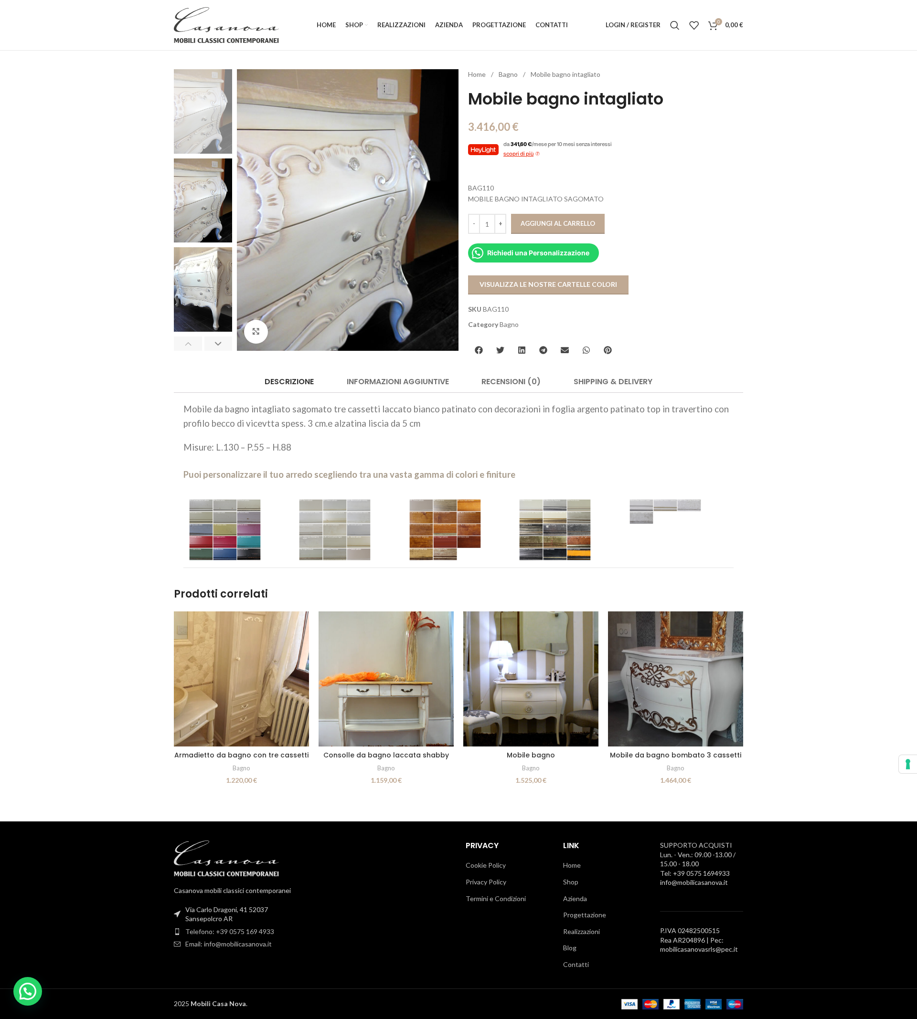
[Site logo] (226, 24)
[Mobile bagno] (530, 678)
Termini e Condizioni (496, 898)
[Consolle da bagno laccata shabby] (386, 678)
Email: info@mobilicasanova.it (228, 944)
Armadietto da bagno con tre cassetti (241, 755)
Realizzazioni (581, 931)
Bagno (509, 74)
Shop (570, 882)
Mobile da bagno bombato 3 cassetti (675, 755)
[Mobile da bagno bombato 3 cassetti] (675, 678)
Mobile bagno (531, 755)
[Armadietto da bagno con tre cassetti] (241, 678)
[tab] (289, 381)
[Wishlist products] (694, 25)
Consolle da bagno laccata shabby (386, 755)
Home (477, 74)
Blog (569, 948)
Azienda (575, 898)
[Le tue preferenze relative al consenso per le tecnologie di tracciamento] (908, 764)
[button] (188, 343)
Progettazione (584, 915)
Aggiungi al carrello (558, 223)
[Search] (674, 25)
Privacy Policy (486, 882)
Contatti (576, 964)
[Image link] (226, 857)
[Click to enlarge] (256, 332)
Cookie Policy (486, 865)
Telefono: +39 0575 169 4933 (229, 931)
